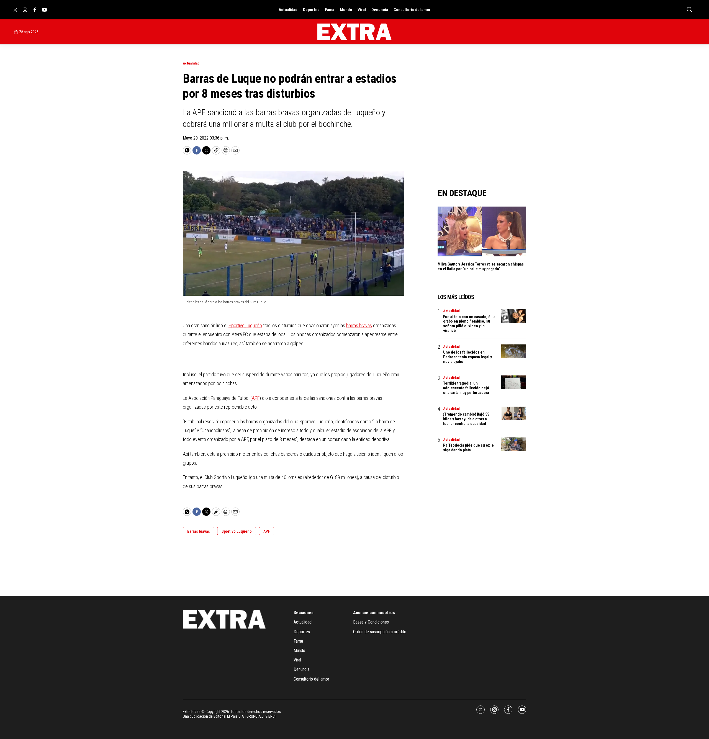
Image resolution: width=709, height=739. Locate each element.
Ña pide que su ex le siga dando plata (468, 447)
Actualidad (288, 9)
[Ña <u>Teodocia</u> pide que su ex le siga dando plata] (513, 444)
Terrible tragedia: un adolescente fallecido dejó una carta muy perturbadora (466, 388)
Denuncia (379, 9)
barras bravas (359, 325)
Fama (329, 9)
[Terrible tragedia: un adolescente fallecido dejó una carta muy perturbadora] (513, 382)
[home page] (354, 32)
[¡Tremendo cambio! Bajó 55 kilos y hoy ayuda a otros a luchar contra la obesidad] (513, 413)
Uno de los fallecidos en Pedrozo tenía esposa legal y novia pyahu (467, 357)
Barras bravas (198, 531)
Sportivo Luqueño (245, 325)
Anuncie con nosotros (374, 612)
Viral (362, 9)
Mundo (346, 9)
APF (256, 398)
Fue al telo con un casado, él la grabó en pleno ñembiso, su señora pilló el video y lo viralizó (469, 324)
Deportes (311, 9)
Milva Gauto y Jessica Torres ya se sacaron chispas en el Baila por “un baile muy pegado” (481, 266)
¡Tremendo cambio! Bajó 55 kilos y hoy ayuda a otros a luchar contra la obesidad (466, 419)
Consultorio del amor (412, 9)
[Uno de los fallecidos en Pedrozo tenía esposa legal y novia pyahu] (513, 351)
